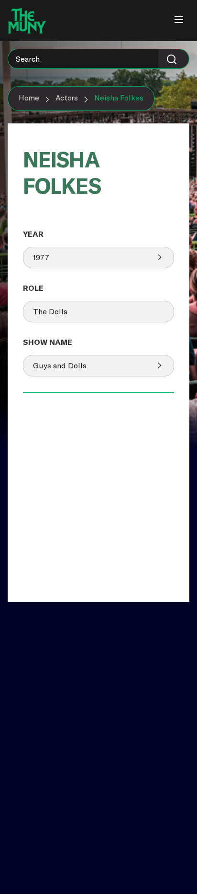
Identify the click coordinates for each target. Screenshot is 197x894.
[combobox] (98, 59)
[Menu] (178, 21)
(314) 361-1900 (33, 810)
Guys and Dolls (60, 365)
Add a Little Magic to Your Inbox (66, 673)
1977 (41, 257)
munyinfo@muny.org (44, 820)
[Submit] (173, 58)
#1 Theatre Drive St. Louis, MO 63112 (42, 789)
